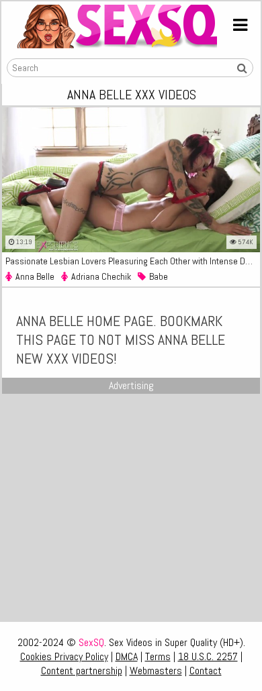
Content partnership (81, 670)
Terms (158, 656)
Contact (205, 670)
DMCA (127, 656)
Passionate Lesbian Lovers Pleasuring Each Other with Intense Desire (132, 261)
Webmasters (156, 670)
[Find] (242, 68)
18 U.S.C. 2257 (208, 656)
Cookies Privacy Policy (64, 656)
